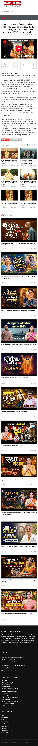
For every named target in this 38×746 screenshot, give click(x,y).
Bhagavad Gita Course (7, 730)
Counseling (4, 722)
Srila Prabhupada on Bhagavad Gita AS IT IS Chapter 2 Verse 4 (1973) (28, 182)
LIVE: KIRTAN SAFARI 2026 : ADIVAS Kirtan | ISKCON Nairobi (16, 377)
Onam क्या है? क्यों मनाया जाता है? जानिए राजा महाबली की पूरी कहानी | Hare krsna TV (17, 613)
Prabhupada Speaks (15, 140)
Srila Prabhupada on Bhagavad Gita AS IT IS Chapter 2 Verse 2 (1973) (28, 203)
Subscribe (6, 17)
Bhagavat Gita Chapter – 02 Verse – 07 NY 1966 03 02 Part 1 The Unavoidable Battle (28, 162)
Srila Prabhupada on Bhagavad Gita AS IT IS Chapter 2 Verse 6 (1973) (9, 182)
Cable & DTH (5, 717)
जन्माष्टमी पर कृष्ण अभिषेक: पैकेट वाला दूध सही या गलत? (11, 445)
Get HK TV (4, 733)
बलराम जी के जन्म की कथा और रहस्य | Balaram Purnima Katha (14, 411)
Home (3, 715)
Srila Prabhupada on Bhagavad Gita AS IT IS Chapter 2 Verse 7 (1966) (9, 162)
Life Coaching (5, 724)
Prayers (3, 728)
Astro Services (5, 726)
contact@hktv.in (9, 703)
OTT (2, 719)
